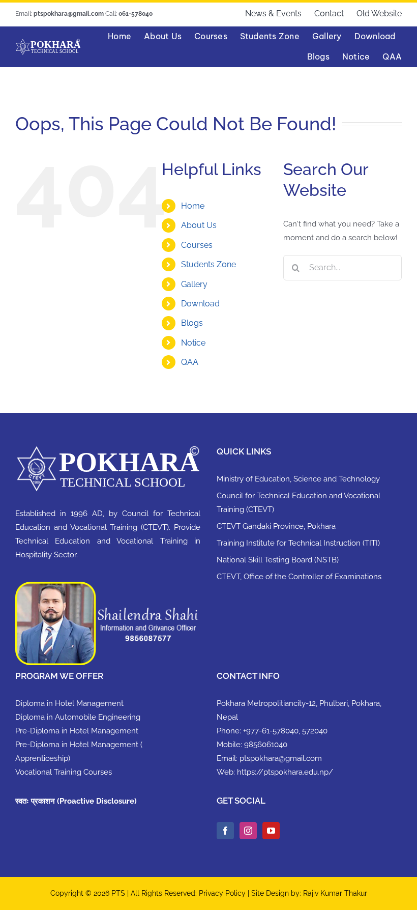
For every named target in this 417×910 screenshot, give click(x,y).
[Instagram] (248, 830)
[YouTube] (271, 830)
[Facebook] (225, 830)
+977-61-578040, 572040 (285, 730)
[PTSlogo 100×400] (47, 42)
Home (192, 206)
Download (200, 303)
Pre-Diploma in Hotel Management (76, 730)
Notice (193, 343)
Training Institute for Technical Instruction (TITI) (298, 543)
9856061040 (265, 744)
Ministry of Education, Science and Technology (298, 479)
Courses (197, 245)
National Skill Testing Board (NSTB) (278, 559)
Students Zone (208, 264)
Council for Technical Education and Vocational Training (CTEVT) (298, 502)
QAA (189, 362)
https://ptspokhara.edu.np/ (285, 772)
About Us (199, 225)
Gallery (194, 284)
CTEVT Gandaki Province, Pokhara (276, 526)
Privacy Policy (223, 893)
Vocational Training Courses (63, 772)
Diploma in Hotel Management (69, 703)
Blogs (192, 323)
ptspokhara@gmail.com (281, 758)
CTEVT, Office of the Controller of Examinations (299, 576)
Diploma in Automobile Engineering (77, 717)
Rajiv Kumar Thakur (335, 893)
